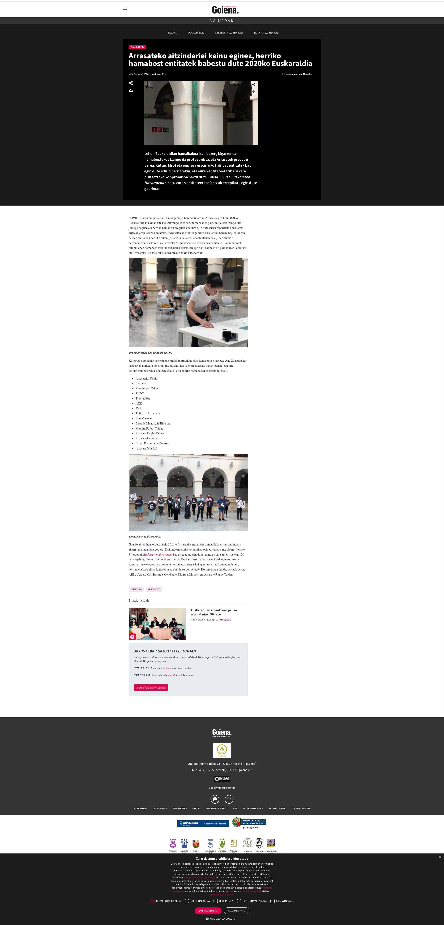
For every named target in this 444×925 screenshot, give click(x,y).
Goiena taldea (277, 808)
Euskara (136, 589)
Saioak (172, 32)
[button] (222, 919)
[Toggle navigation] (125, 9)
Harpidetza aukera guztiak (151, 687)
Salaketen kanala (253, 808)
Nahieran (222, 20)
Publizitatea (180, 808)
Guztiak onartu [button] (208, 910)
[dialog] (222, 889)
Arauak (196, 808)
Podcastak (196, 32)
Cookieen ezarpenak (250, 891)
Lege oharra (160, 808)
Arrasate (153, 589)
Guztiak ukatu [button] (236, 910)
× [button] (440, 857)
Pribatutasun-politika (222, 894)
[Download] (132, 90)
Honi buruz (140, 808)
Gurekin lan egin (300, 808)
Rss (235, 808)
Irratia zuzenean (266, 32)
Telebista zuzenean (229, 32)
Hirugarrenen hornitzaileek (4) (199, 877)
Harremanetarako (217, 808)
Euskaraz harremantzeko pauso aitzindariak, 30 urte (214, 612)
